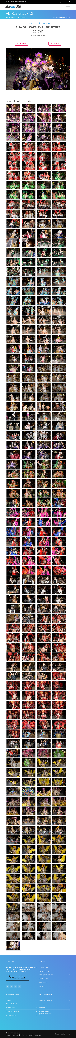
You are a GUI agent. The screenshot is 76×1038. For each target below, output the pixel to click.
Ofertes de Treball (11, 1004)
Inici (7, 17)
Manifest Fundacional (45, 1000)
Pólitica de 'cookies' (27, 1035)
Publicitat (56, 1034)
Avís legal (38, 1035)
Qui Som (42, 1004)
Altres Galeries (19, 13)
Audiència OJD (65, 1034)
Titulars (64, 2)
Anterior (22, 44)
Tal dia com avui (44, 971)
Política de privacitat (12, 1035)
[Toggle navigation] (68, 7)
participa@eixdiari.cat (45, 1013)
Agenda (8, 1000)
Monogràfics (10, 1019)
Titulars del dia (43, 967)
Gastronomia (43, 982)
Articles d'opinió (44, 978)
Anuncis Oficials (10, 1008)
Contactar (30, 1)
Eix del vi (41, 986)
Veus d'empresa (11, 1015)
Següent (54, 44)
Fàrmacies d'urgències (12, 1011)
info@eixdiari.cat (44, 1011)
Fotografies (21, 17)
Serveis (13, 17)
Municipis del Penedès (46, 975)
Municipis (56, 2)
